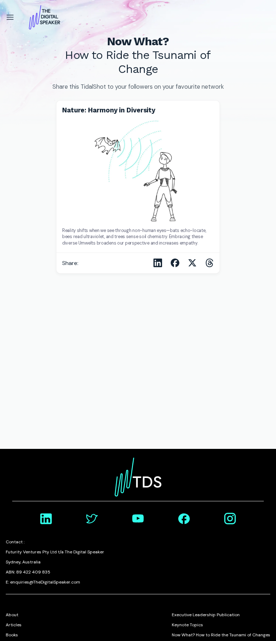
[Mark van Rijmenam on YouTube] (138, 518)
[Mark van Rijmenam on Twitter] (92, 518)
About (12, 615)
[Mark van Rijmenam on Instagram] (230, 518)
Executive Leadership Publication (206, 615)
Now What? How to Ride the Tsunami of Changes (221, 635)
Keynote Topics (187, 625)
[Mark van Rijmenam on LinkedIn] (46, 518)
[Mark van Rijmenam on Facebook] (184, 518)
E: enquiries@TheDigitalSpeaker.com (43, 582)
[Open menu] (10, 17)
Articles (14, 625)
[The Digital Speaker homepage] (44, 17)
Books (12, 635)
